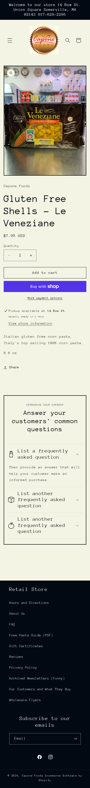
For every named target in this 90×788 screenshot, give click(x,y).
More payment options (45, 298)
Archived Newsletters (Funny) (37, 678)
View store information (30, 323)
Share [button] (14, 367)
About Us (17, 613)
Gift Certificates (26, 646)
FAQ (12, 624)
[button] (9, 40)
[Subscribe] (75, 738)
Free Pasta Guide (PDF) (31, 635)
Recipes (16, 656)
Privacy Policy (23, 667)
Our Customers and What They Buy (40, 689)
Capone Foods (32, 775)
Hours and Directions (29, 603)
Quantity (11, 246)
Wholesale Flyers (25, 700)
